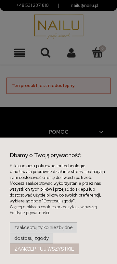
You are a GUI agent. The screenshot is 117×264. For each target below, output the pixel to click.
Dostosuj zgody (31, 238)
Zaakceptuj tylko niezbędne (43, 227)
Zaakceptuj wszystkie (44, 249)
